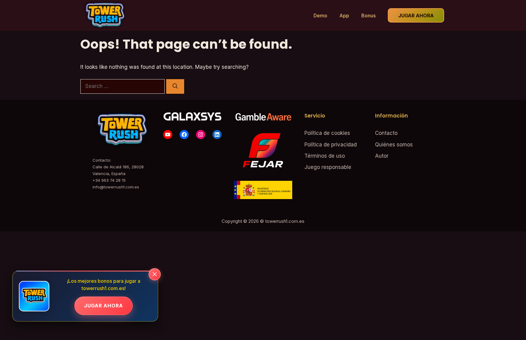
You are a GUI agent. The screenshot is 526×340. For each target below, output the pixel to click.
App (344, 15)
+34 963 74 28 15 (109, 180)
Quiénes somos (394, 145)
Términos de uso (324, 156)
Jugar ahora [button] (416, 15)
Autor (381, 156)
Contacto (386, 133)
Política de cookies (327, 133)
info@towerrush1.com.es (116, 186)
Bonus (368, 15)
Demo (320, 15)
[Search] (175, 86)
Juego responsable (327, 167)
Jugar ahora (103, 306)
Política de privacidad (330, 145)
